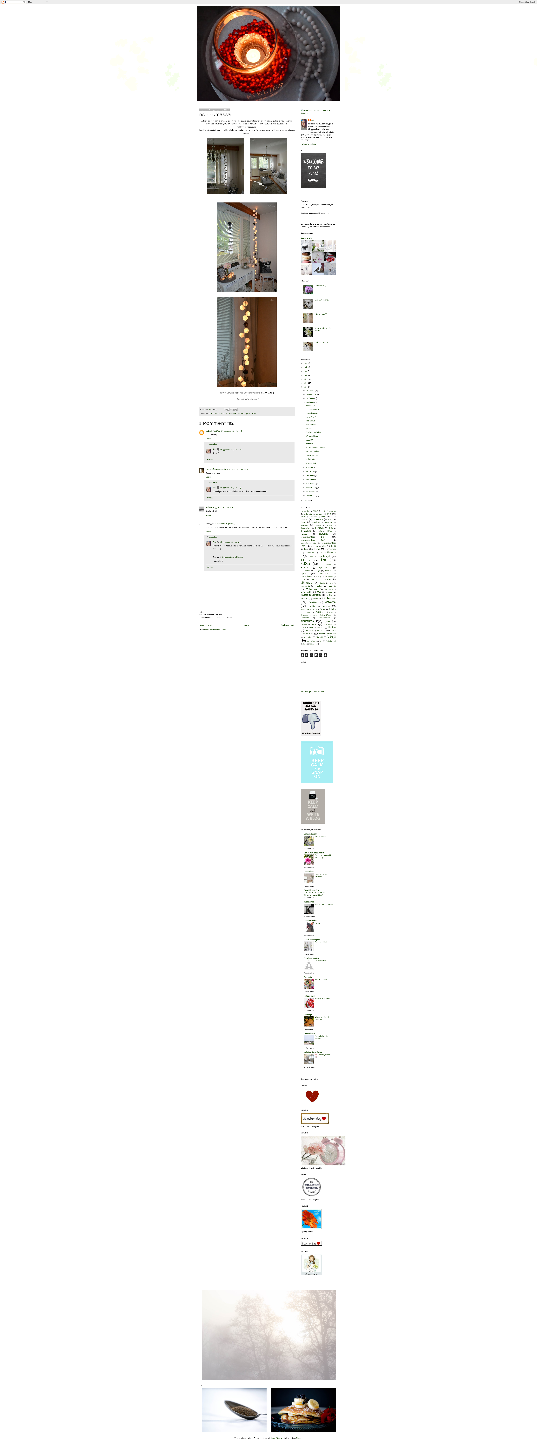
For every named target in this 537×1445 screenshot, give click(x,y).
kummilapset (326, 564)
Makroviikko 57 (320, 285)
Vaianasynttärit (320, 961)
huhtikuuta (310, 483)
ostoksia (330, 602)
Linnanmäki (329, 576)
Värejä (331, 637)
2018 (306, 367)
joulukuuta (310, 390)
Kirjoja (311, 557)
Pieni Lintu (308, 977)
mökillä (330, 595)
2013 (306, 387)
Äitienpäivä (313, 644)
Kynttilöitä (324, 567)
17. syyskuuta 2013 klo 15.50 (237, 469)
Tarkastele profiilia (308, 144)
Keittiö (333, 546)
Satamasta (305, 618)
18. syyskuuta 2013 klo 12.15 (230, 487)
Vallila (334, 631)
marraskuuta (311, 394)
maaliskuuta (311, 487)
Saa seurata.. (306, 238)
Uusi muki (309, 444)
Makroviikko (312, 589)
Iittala (320, 531)
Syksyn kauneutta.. (322, 836)
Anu (214, 449)
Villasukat (308, 637)
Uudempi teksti (206, 625)
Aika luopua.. (311, 421)
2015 (306, 379)
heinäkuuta (310, 472)
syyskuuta (310, 402)
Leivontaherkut (306, 576)
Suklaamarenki (309, 996)
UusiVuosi (309, 631)
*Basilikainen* (311, 425)
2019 (306, 363)
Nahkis (317, 923)
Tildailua (303, 628)
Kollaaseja (305, 560)
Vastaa (208, 439)
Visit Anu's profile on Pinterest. (313, 691)
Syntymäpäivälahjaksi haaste (323, 329)
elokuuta (310, 468)
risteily (314, 615)
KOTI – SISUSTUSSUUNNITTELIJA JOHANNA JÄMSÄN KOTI (316, 894)
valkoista (254, 413)
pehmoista (305, 609)
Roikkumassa (310, 428)
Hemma (329, 525)
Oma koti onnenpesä (312, 939)
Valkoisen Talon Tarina (313, 1052)
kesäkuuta (310, 476)
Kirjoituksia (328, 552)
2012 (306, 500)
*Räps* (315, 511)
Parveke (326, 605)
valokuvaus (308, 633)
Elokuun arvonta (321, 342)
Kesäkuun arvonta (322, 300)
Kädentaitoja (305, 571)
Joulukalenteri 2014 (308, 543)
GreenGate (318, 519)
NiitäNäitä (304, 598)
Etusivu (246, 625)
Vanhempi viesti (287, 625)
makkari (320, 586)
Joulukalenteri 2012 (313, 536)
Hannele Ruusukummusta (216, 469)
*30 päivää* (305, 511)
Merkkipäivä (329, 589)
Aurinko (319, 514)
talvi (314, 624)
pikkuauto (309, 612)
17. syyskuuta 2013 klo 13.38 (231, 431)
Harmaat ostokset (312, 451)
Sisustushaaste (324, 618)
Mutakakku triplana (322, 998)
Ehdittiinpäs (310, 459)
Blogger (299, 1438)
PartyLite (311, 606)
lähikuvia (307, 582)
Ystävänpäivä (331, 641)
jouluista (323, 533)
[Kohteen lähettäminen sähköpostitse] (225, 409)
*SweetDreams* (312, 413)
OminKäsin (313, 602)
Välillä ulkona (311, 405)
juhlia (324, 546)
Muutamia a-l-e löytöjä (324, 904)
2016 (306, 375)
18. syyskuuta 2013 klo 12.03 (231, 449)
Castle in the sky (310, 834)
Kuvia (304, 567)
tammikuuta (311, 495)
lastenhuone (324, 574)
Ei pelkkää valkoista (313, 432)
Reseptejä (304, 615)
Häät (331, 528)
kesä (306, 548)
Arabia (324, 511)
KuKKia (305, 563)
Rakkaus (330, 612)
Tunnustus (320, 627)
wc (321, 641)
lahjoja (317, 570)
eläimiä (303, 517)
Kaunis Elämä (309, 871)
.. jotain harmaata (313, 455)
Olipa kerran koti (310, 920)
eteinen (314, 517)
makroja (332, 586)
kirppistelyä (324, 556)
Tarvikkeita (328, 625)
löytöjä (322, 583)
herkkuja (319, 527)
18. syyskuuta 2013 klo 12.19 (230, 542)
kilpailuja (310, 553)
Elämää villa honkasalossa (314, 853)
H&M (330, 519)
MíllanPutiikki (306, 592)
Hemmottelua (306, 528)
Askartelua (308, 514)
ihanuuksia (306, 530)
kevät (317, 548)
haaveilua (329, 522)
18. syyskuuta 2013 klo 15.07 (232, 557)
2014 (306, 383)
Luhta (303, 579)
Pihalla (332, 609)
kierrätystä (330, 548)
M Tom (209, 507)
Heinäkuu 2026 (321, 979)
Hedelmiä (318, 525)
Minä (319, 592)
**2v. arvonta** (321, 314)
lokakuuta (310, 398)
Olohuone (232, 413)
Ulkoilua (332, 627)
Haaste (303, 522)
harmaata (213, 413)
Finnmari (304, 519)
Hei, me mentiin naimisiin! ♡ (321, 875)
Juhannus (314, 546)
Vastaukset (213, 444)
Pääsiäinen (320, 612)
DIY (329, 513)
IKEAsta (329, 531)
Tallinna (304, 625)
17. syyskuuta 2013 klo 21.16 (223, 507)
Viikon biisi (331, 634)
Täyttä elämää (309, 1033)
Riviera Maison (326, 615)
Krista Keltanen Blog (312, 890)
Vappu (321, 633)
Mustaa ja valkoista (311, 594)
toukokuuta (310, 479)
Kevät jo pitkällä (321, 942)
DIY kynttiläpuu (312, 436)
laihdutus (328, 571)
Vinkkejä (319, 637)
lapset (304, 573)
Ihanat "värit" (311, 417)
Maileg (331, 583)
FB (331, 517)
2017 (306, 371)
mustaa (224, 413)
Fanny (323, 517)
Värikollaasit (311, 641)
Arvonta (332, 511)
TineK (311, 627)
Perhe (322, 609)
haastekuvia (315, 522)
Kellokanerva (311, 463)
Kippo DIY (309, 440)
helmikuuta (310, 491)
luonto (327, 579)
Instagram (304, 534)
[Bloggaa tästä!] (228, 409)
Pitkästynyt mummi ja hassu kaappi (323, 856)
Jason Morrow (276, 1438)
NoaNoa (316, 598)
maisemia (305, 586)
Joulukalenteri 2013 (313, 539)
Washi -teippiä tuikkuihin (315, 447)
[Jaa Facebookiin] (233, 409)
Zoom (305, 644)
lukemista (314, 579)
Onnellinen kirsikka (311, 958)
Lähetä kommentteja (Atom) (215, 630)
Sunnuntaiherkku (312, 409)
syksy (247, 413)
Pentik (314, 609)
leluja (320, 576)
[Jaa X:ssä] (230, 409)
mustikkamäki (309, 902)
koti (219, 413)
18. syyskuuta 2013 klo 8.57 (225, 523)
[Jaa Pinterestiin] (236, 409)
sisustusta (240, 413)
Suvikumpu (308, 1014)
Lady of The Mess (213, 431)
